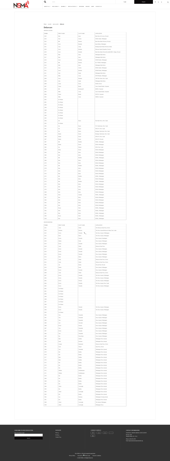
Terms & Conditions (96, 455)
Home (45, 24)
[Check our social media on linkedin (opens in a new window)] (99, 433)
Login (125, 1)
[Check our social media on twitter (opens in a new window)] (111, 432)
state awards (55, 24)
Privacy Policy (72, 455)
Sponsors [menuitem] (81, 6)
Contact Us (57, 437)
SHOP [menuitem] (92, 6)
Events (56, 434)
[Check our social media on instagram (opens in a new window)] (93, 436)
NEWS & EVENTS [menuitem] (72, 6)
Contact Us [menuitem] (99, 6)
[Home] (21, 4)
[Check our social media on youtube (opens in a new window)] (105, 433)
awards (49, 24)
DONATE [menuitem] (88, 6)
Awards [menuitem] (63, 6)
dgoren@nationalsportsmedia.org (136, 440)
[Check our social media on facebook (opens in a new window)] (93, 433)
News (56, 432)
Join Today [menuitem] (55, 6)
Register (143, 1)
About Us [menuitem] (46, 6)
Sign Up (28, 438)
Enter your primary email (19, 432)
